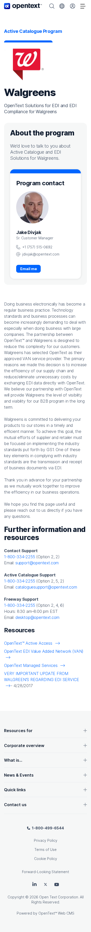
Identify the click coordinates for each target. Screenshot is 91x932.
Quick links (15, 789)
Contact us (15, 804)
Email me (28, 269)
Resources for (18, 730)
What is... (13, 760)
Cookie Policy (45, 858)
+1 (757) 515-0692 (37, 247)
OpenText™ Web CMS (56, 913)
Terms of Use (45, 849)
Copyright (16, 897)
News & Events (19, 775)
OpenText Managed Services (31, 665)
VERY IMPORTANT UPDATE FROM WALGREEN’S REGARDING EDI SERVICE (41, 676)
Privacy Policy (45, 840)
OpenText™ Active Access (29, 643)
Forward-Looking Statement (45, 872)
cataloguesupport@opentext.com (46, 587)
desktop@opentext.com (37, 617)
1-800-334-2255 (19, 556)
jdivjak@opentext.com (40, 254)
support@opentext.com (37, 562)
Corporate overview (24, 745)
